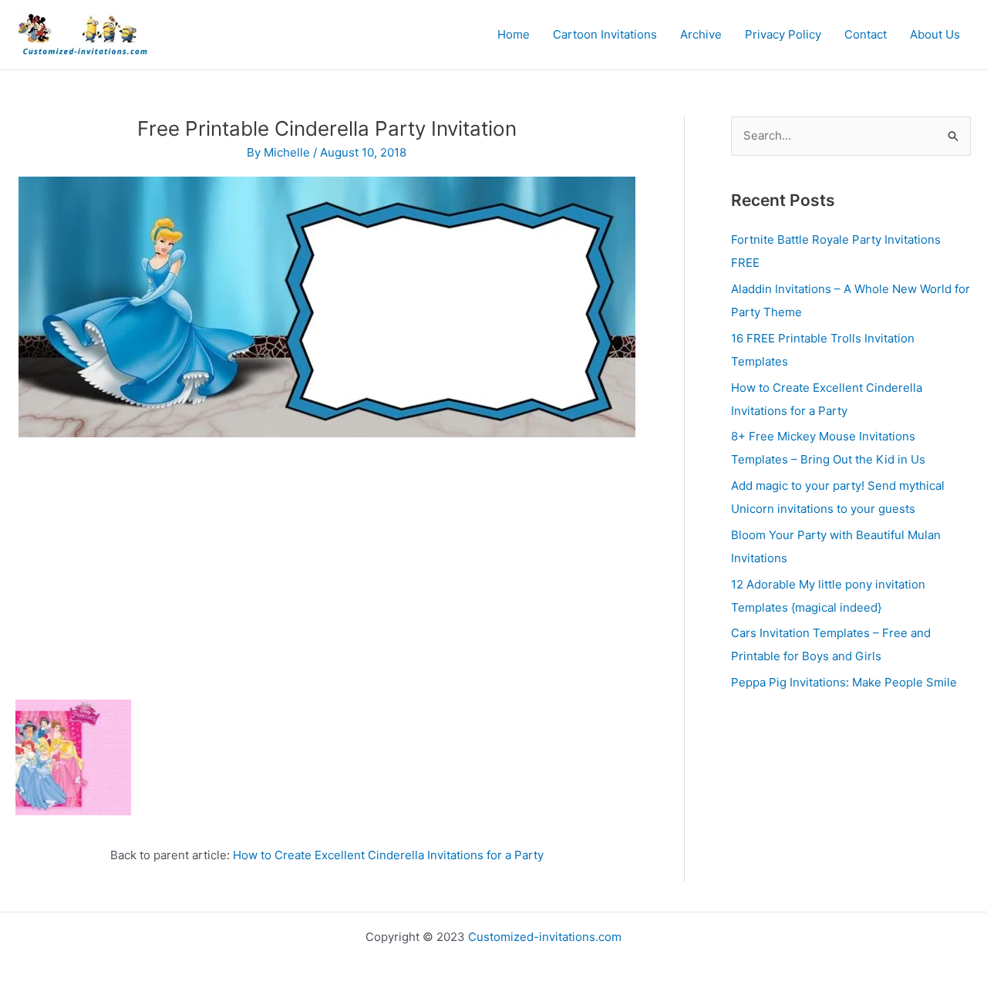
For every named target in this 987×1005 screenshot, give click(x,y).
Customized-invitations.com (545, 936)
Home (513, 34)
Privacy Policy (783, 34)
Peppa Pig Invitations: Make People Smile (844, 682)
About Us (935, 34)
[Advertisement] (326, 561)
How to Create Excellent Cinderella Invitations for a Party (388, 855)
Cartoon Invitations (605, 34)
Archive (701, 34)
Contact (865, 34)
